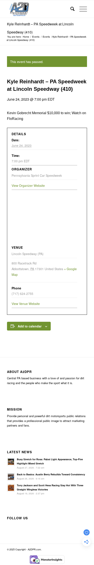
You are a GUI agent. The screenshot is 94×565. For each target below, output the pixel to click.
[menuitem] (70, 9)
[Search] (70, 9)
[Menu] (81, 9)
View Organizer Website (28, 185)
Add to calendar (30, 326)
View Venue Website (26, 303)
